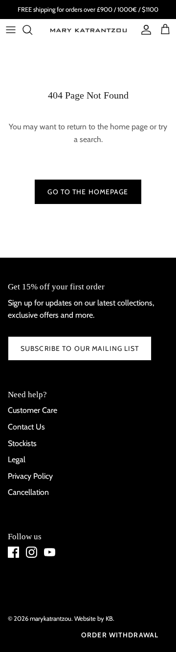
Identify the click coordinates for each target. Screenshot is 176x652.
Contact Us (26, 426)
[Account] (143, 30)
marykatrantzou (50, 618)
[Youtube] (49, 552)
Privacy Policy (30, 476)
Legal (16, 459)
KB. (110, 618)
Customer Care (32, 410)
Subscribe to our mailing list (80, 348)
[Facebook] (13, 552)
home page (129, 126)
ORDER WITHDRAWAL (119, 635)
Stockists (22, 443)
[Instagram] (31, 552)
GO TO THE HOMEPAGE (87, 191)
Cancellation (28, 492)
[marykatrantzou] (88, 30)
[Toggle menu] (11, 30)
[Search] (32, 30)
